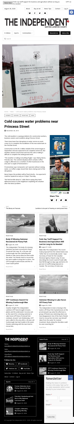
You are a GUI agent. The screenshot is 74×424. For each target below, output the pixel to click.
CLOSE (70, 377)
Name (49, 395)
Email (48, 405)
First (47, 401)
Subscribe (51, 417)
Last (61, 401)
